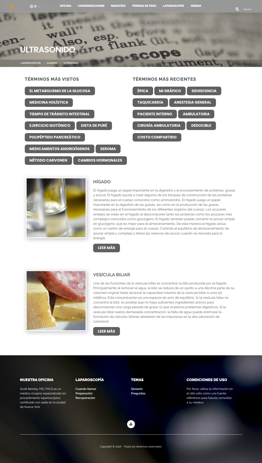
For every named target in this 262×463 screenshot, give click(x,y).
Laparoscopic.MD (31, 63)
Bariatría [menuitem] (118, 6)
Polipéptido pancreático (54, 137)
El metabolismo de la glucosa (59, 91)
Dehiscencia (204, 91)
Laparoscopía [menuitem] (173, 6)
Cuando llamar (86, 389)
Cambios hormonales (100, 160)
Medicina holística (48, 102)
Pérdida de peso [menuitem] (144, 6)
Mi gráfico (170, 91)
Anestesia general (192, 102)
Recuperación (85, 398)
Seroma (108, 149)
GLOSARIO (52, 63)
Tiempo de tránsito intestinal (59, 114)
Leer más (106, 247)
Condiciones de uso (206, 380)
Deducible (201, 125)
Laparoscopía (90, 380)
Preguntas (138, 393)
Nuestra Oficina (36, 380)
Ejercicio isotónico (49, 125)
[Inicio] (10, 6)
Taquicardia (150, 102)
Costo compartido (156, 137)
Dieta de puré (94, 125)
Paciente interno (154, 114)
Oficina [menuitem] (65, 6)
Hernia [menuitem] (196, 6)
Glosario (137, 389)
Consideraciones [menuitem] (91, 6)
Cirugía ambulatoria (159, 125)
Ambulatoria (196, 114)
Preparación (84, 393)
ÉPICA (142, 91)
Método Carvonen (48, 160)
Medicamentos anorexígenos (59, 149)
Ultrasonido (70, 63)
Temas (137, 380)
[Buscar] (236, 9)
